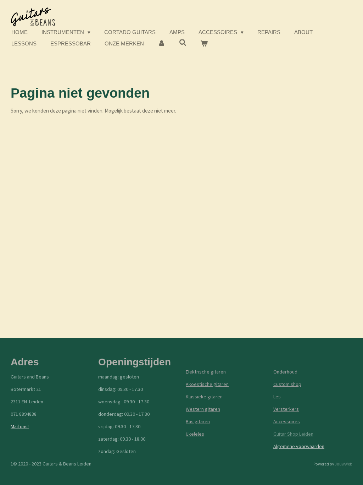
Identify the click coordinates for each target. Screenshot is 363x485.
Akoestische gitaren (207, 384)
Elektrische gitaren (206, 372)
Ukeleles (195, 434)
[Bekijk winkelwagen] (204, 44)
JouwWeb (343, 464)
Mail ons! (20, 426)
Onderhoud (285, 372)
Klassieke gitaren (204, 396)
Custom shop (287, 384)
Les (277, 396)
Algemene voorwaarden (298, 446)
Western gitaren (203, 409)
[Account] (161, 44)
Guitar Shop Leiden (293, 434)
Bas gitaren (198, 421)
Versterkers (286, 409)
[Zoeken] (183, 43)
